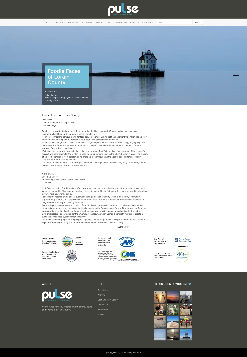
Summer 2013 (52, 91)
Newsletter (121, 22)
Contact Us (103, 304)
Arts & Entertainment (67, 22)
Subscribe (147, 22)
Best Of (134, 22)
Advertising (103, 290)
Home (48, 22)
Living (108, 22)
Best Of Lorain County (108, 299)
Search (197, 22)
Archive (101, 295)
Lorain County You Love (171, 284)
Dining (98, 22)
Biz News (87, 22)
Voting (101, 314)
